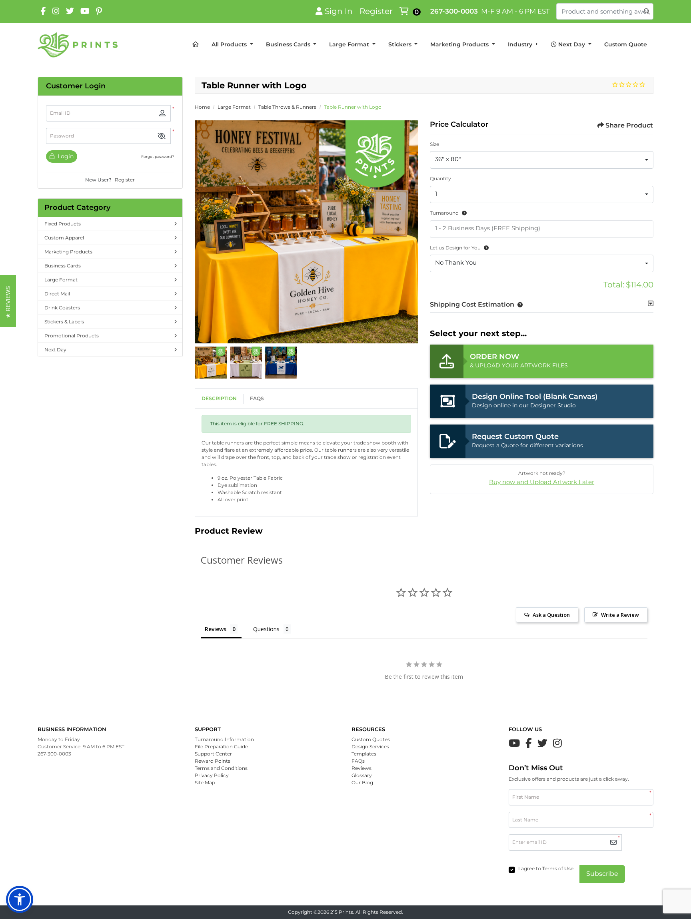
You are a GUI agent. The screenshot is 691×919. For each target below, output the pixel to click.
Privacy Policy (212, 775)
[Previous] (203, 232)
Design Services (370, 747)
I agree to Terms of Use (545, 868)
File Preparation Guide (221, 747)
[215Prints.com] (78, 45)
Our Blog (362, 782)
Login (65, 156)
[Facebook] (43, 11)
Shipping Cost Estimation (472, 304)
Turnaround (444, 213)
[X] (70, 11)
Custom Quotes (370, 739)
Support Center (213, 754)
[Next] (410, 232)
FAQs (257, 398)
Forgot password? (157, 156)
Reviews (361, 768)
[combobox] (541, 160)
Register (125, 180)
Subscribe (602, 873)
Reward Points (212, 761)
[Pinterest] (99, 11)
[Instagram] (56, 11)
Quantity (440, 178)
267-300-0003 (454, 11)
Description (219, 398)
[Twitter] (542, 743)
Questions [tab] (266, 629)
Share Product (629, 125)
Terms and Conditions (221, 768)
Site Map (205, 782)
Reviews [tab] (215, 629)
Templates (363, 754)
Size (434, 144)
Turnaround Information (224, 739)
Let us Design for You (455, 248)
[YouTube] (85, 11)
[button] (161, 136)
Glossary (361, 775)
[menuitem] (195, 45)
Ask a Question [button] (551, 614)
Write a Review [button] (620, 614)
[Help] (463, 213)
